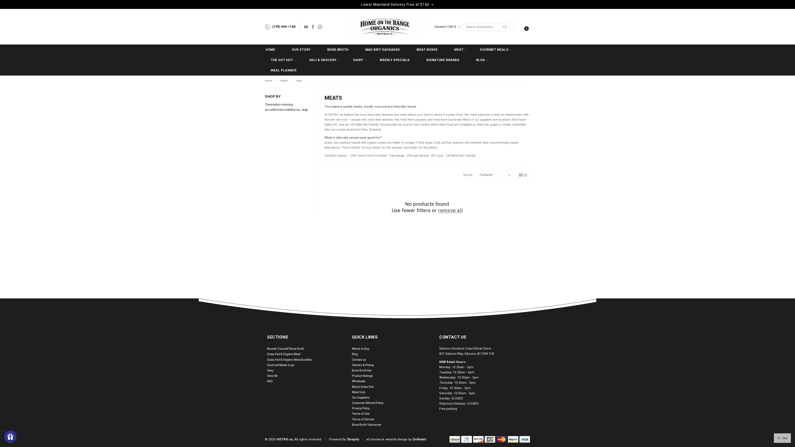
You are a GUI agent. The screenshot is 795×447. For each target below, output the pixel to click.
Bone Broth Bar (362, 370)
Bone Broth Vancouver (366, 424)
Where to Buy (360, 348)
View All (272, 375)
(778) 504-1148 (283, 27)
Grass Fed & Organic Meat (284, 354)
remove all (450, 210)
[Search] (505, 27)
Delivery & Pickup (363, 365)
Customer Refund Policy (368, 403)
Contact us (359, 359)
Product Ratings (362, 375)
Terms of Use (361, 413)
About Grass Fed (362, 386)
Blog (355, 354)
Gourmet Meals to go (280, 365)
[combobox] (486, 27)
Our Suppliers (361, 397)
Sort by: (468, 175)
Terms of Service (363, 419)
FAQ (269, 381)
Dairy (270, 370)
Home (268, 80)
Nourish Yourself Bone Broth (285, 348)
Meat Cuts (358, 392)
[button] (459, 49)
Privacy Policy (361, 408)
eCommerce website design (386, 439)
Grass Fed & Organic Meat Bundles (289, 359)
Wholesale (358, 381)
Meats (284, 80)
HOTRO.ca (285, 439)
